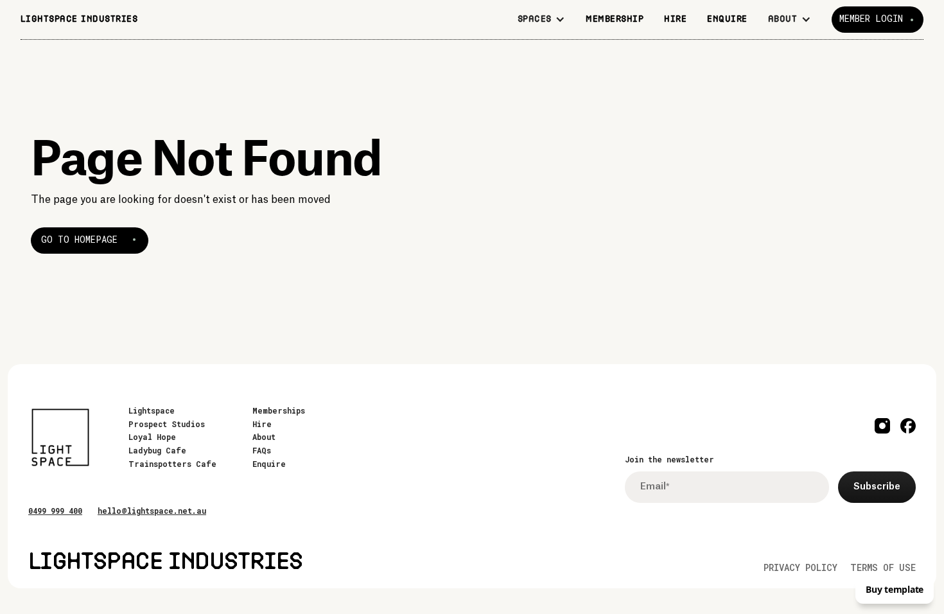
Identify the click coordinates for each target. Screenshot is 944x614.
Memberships (278, 410)
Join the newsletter (669, 459)
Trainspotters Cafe (172, 464)
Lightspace (151, 410)
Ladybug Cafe (157, 450)
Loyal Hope (152, 437)
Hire (262, 424)
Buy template (894, 589)
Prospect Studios (166, 424)
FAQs (261, 450)
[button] (542, 19)
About (263, 437)
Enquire (269, 464)
